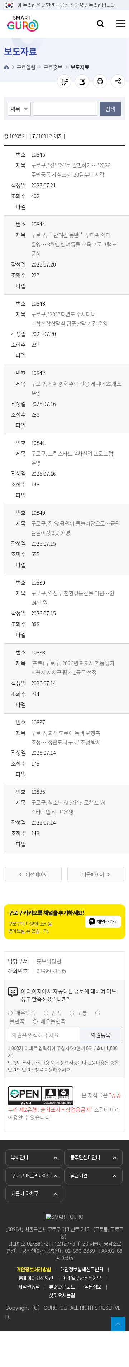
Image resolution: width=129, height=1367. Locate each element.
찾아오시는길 (62, 1295)
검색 (110, 109)
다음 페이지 (93, 874)
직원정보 (92, 1287)
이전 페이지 (36, 874)
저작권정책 (29, 1287)
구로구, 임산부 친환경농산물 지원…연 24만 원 (72, 597)
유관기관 (78, 1176)
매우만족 (25, 1013)
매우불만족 (53, 1021)
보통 (82, 1013)
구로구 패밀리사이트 (31, 1176)
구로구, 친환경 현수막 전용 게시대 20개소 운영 (76, 388)
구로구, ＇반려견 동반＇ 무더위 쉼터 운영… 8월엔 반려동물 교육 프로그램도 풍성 (74, 244)
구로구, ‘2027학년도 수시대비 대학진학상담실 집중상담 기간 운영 (69, 318)
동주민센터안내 (85, 1157)
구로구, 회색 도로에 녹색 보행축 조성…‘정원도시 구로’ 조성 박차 (66, 737)
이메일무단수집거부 (81, 1278)
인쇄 (100, 81)
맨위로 (118, 1324)
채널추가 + (107, 922)
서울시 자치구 (24, 1193)
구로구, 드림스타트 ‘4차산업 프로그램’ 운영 (72, 458)
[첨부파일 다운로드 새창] (35, 206)
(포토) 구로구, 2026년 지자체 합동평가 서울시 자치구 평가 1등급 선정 (73, 667)
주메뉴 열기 (120, 23)
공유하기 (118, 81)
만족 (56, 1013)
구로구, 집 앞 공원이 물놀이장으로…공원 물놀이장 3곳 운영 (75, 528)
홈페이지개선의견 (36, 1278)
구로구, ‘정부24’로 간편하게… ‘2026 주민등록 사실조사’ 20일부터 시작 (70, 169)
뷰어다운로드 (62, 1287)
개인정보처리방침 (33, 1269)
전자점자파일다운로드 (82, 81)
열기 (100, 23)
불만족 (17, 1021)
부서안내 (19, 1157)
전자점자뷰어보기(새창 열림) (64, 81)
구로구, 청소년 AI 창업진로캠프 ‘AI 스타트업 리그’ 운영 (68, 807)
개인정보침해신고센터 (81, 1269)
